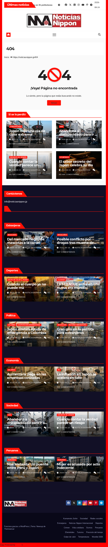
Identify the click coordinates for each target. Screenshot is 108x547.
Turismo (80, 532)
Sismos (89, 528)
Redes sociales (96, 518)
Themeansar (9, 529)
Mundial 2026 (97, 537)
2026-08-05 (64, 293)
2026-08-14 (15, 338)
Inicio (6, 57)
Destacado (12, 325)
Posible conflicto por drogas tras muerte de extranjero (25, 242)
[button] (99, 34)
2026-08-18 (15, 248)
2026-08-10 (15, 473)
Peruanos (62, 235)
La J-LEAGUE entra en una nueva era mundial (28, 286)
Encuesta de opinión (18, 157)
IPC (9, 370)
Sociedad (84, 518)
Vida (61, 126)
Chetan (19, 545)
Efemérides (64, 157)
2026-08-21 (15, 383)
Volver (54, 103)
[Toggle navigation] (54, 34)
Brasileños (12, 235)
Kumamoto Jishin (70, 518)
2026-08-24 (17, 139)
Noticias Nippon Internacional (81, 523)
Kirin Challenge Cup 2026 (68, 280)
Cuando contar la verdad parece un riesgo (23, 165)
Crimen (60, 415)
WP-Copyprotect (30, 545)
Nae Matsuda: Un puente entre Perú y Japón (77, 241)
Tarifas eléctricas (65, 370)
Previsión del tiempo (94, 532)
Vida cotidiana (78, 528)
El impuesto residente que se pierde (79, 331)
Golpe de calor (70, 537)
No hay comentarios (19, 144)
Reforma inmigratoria (28, 325)
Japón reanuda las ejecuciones (72, 421)
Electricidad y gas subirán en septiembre (78, 376)
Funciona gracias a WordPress (17, 526)
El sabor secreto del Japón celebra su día (76, 163)
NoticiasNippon (33, 139)
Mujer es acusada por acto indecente (28, 466)
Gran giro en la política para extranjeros (25, 331)
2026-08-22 (64, 428)
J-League (11, 280)
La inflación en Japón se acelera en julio (27, 376)
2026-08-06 (15, 293)
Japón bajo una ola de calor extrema (27, 132)
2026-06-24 (64, 473)
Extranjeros (62, 523)
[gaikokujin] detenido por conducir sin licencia (78, 466)
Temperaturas (16, 126)
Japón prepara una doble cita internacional (77, 286)
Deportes (99, 523)
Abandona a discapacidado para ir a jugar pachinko (77, 134)
